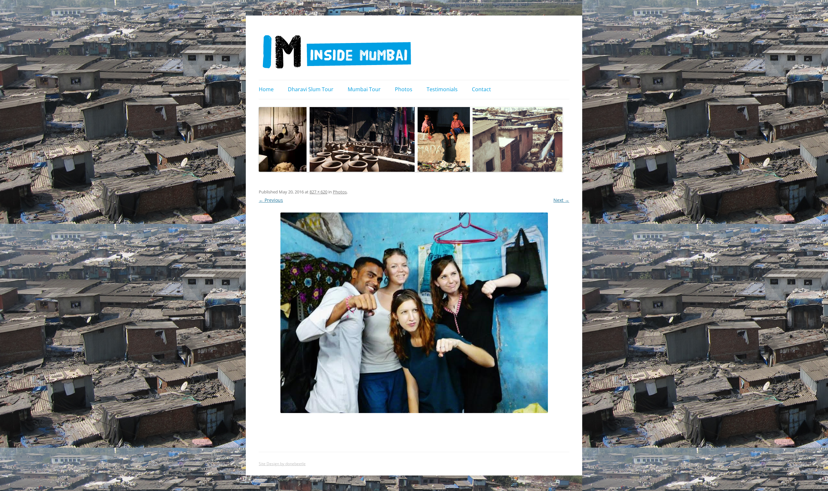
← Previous (271, 200)
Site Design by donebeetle (282, 463)
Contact (481, 89)
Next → (561, 200)
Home (266, 89)
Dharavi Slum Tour (310, 89)
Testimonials (442, 89)
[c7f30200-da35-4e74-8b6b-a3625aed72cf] (414, 313)
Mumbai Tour (364, 89)
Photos (403, 89)
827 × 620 (318, 192)
